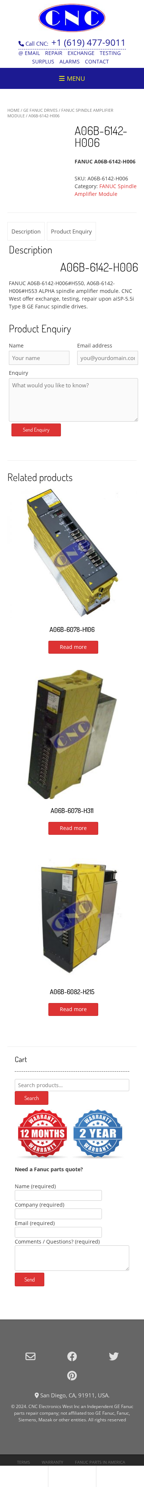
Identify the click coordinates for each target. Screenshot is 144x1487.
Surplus (43, 61)
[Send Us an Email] (30, 1356)
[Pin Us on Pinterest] (72, 1375)
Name (16, 345)
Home (13, 110)
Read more (73, 646)
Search (31, 1098)
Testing (110, 52)
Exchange (81, 52)
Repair (53, 52)
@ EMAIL (29, 52)
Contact (97, 61)
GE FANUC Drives (40, 110)
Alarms (69, 61)
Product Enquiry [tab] (71, 231)
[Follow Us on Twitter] (114, 1356)
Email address (94, 345)
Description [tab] (26, 231)
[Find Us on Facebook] (72, 1356)
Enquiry (18, 372)
